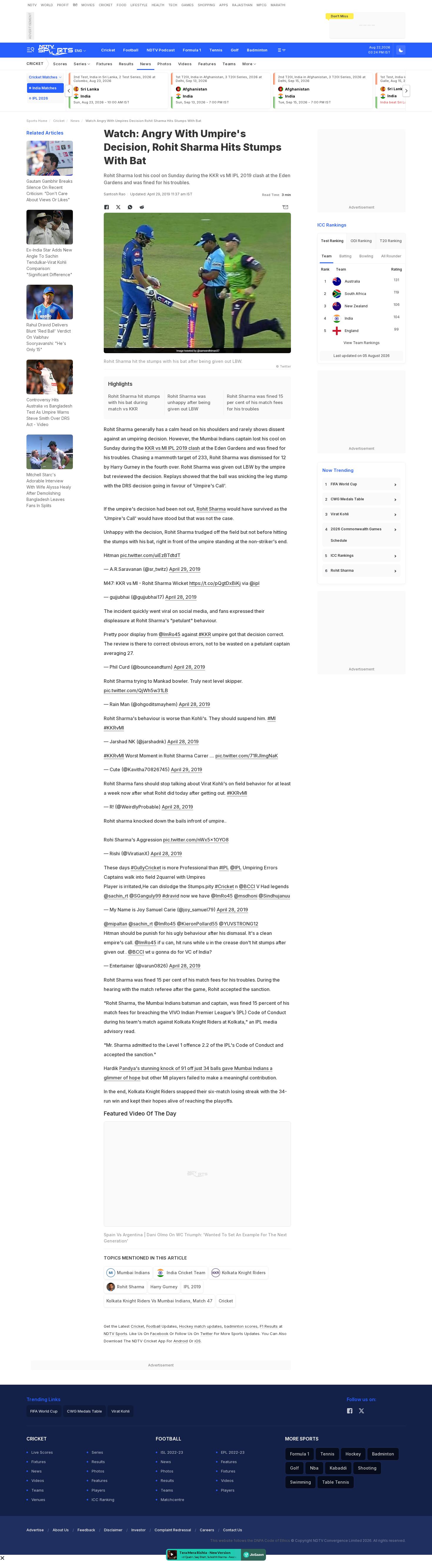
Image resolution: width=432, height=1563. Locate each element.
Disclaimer (113, 1530)
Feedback (86, 1530)
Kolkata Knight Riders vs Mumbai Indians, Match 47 (159, 1300)
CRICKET (106, 5)
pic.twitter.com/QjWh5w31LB (136, 690)
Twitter (206, 1333)
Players (98, 1490)
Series (81, 63)
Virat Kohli (340, 514)
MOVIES (88, 5)
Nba (314, 1467)
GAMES (187, 5)
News (145, 63)
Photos (164, 63)
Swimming (300, 1482)
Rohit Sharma (211, 509)
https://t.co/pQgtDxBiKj (215, 583)
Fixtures (104, 63)
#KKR (205, 634)
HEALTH (158, 5)
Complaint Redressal (173, 1530)
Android (180, 1341)
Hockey (353, 1453)
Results (126, 63)
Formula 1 (192, 50)
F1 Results (269, 1326)
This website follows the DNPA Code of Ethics (250, 1540)
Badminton (257, 50)
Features (207, 63)
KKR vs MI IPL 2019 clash (172, 448)
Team (326, 256)
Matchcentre (172, 1499)
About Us (61, 1530)
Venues (38, 1499)
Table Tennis (335, 1482)
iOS (198, 1341)
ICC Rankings (342, 555)
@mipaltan (115, 924)
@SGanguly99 (145, 896)
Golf (235, 50)
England (352, 330)
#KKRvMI (114, 728)
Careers (207, 1530)
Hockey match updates (200, 1326)
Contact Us (232, 1530)
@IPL (236, 868)
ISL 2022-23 (172, 1452)
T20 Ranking (391, 241)
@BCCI (247, 886)
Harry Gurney (164, 1286)
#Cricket (224, 886)
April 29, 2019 (184, 569)
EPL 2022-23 (233, 1452)
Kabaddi (338, 1467)
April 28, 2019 (181, 597)
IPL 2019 (192, 1286)
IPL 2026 (40, 98)
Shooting (367, 1467)
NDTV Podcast (161, 50)
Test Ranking (332, 241)
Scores (60, 63)
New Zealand (356, 306)
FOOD (121, 5)
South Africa (355, 293)
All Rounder (391, 256)
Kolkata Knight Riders (244, 1272)
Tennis (215, 50)
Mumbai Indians (133, 1272)
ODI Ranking (361, 241)
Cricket (108, 50)
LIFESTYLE (139, 5)
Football (130, 50)
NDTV (32, 5)
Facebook (159, 1333)
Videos (185, 63)
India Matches (44, 88)
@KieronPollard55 (197, 924)
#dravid (170, 896)
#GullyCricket (146, 868)
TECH (172, 5)
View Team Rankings (362, 343)
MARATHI (278, 5)
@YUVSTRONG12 (238, 924)
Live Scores (42, 1452)
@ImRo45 (169, 634)
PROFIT (63, 5)
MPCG (262, 5)
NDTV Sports (115, 1333)
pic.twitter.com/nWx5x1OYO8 (196, 840)
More (248, 63)
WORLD (47, 5)
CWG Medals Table (347, 499)
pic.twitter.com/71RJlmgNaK (246, 756)
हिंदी (75, 5)
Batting (345, 256)
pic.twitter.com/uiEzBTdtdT (150, 555)
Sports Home (36, 121)
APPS (223, 5)
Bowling (366, 256)
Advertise (35, 1530)
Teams (229, 63)
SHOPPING (206, 5)
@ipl (254, 583)
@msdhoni (245, 896)
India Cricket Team (186, 1272)
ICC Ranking (103, 1499)
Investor (138, 1530)
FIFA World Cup (344, 484)
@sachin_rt (116, 896)
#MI (271, 718)
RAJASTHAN (242, 5)
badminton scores (240, 1326)
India (349, 318)
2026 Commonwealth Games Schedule (356, 535)
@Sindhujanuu (274, 896)
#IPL (224, 868)
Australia (352, 281)
